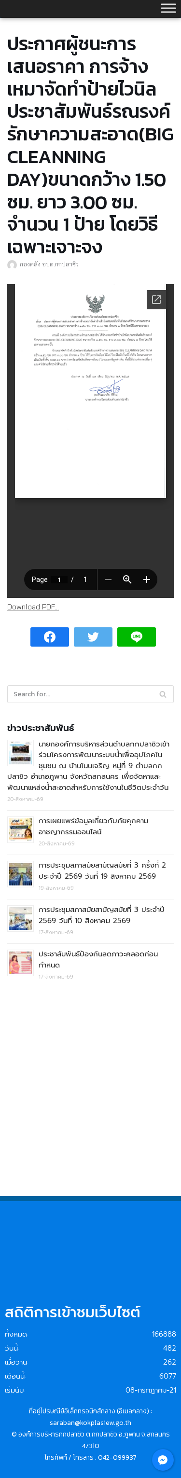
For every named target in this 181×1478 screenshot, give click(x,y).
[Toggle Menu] (168, 8)
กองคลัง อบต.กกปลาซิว (49, 264)
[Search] (163, 694)
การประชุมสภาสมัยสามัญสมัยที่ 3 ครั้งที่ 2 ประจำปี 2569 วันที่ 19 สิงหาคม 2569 (102, 871)
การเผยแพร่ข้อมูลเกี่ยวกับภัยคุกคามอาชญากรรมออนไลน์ (93, 826)
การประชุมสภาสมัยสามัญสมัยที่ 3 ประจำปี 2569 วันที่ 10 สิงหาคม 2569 (102, 915)
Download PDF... (33, 606)
